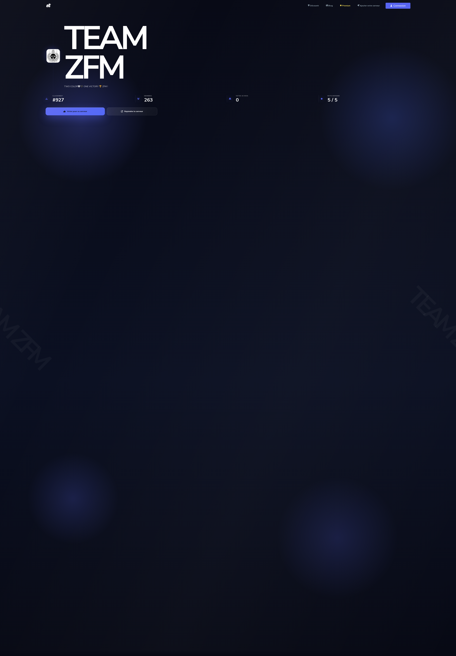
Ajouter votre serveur (369, 5)
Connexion (399, 5)
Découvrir (314, 5)
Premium (346, 5)
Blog (330, 5)
